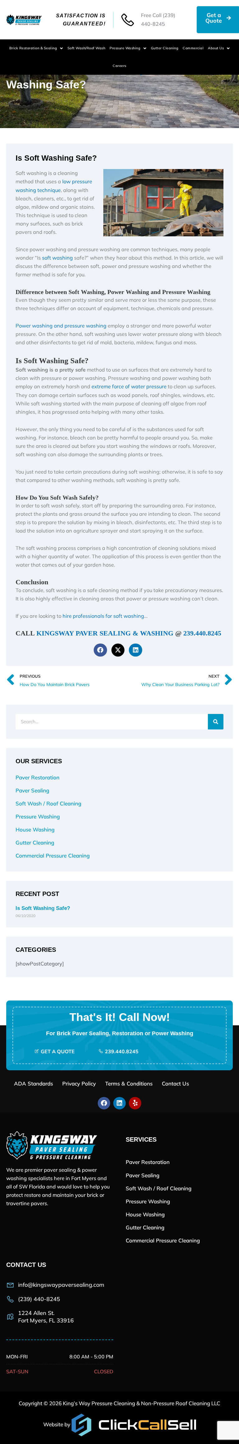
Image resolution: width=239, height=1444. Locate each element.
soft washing (58, 258)
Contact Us (175, 1083)
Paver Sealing (32, 790)
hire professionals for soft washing (103, 616)
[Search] (215, 721)
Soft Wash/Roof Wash (86, 48)
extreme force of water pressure (128, 386)
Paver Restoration (37, 777)
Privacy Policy (79, 1083)
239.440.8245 (202, 633)
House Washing (35, 829)
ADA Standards (33, 1083)
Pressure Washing (125, 48)
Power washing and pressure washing (61, 326)
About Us (216, 48)
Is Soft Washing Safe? (43, 908)
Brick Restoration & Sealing (33, 48)
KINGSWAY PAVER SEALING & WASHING (104, 633)
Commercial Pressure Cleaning (53, 855)
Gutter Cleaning (165, 48)
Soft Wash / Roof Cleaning (48, 803)
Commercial (193, 48)
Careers (119, 66)
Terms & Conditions (128, 1083)
